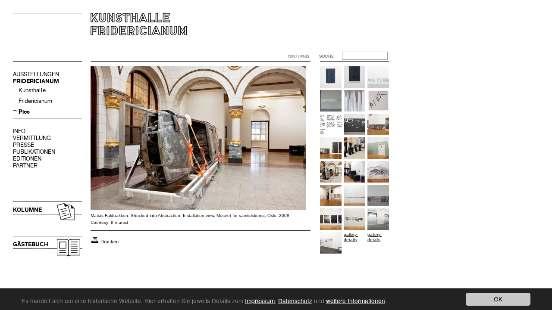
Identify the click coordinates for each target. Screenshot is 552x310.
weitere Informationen (355, 300)
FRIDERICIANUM (36, 81)
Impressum (260, 300)
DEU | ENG (298, 56)
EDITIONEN (27, 158)
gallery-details (351, 237)
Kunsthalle (32, 90)
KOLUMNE (27, 210)
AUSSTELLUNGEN (36, 74)
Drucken (109, 241)
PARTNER (25, 165)
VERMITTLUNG (32, 138)
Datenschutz (295, 300)
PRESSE (23, 145)
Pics (24, 111)
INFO (19, 131)
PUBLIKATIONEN (34, 152)
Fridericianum (35, 101)
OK (498, 298)
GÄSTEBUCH (30, 244)
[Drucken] (95, 241)
